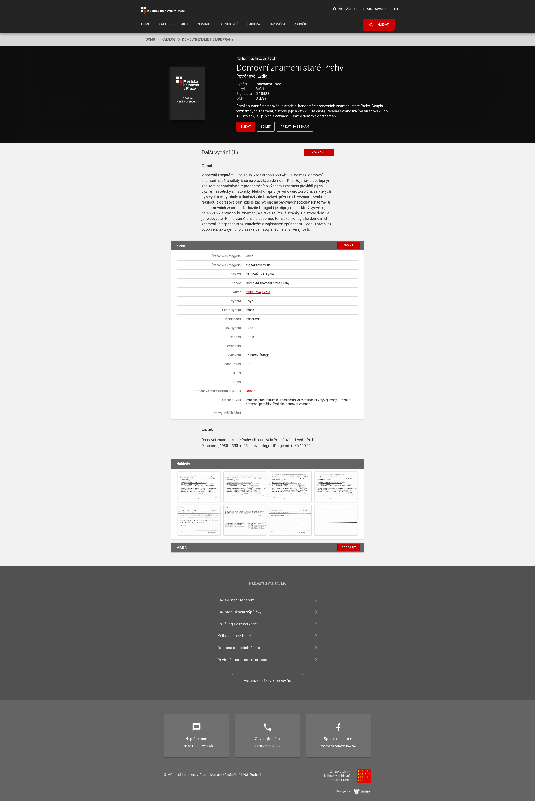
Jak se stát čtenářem (236, 600)
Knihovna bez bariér (235, 636)
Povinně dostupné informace (243, 659)
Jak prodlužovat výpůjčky (240, 612)
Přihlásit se (345, 9)
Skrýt (348, 245)
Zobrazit (319, 152)
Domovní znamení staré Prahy (207, 39)
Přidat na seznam (295, 127)
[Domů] (162, 10)
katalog (169, 39)
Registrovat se (375, 8)
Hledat (379, 24)
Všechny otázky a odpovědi (267, 681)
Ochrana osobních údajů (239, 648)
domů (150, 39)
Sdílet (266, 127)
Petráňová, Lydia (252, 76)
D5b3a (250, 391)
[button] (187, 94)
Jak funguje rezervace (237, 624)
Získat (245, 127)
